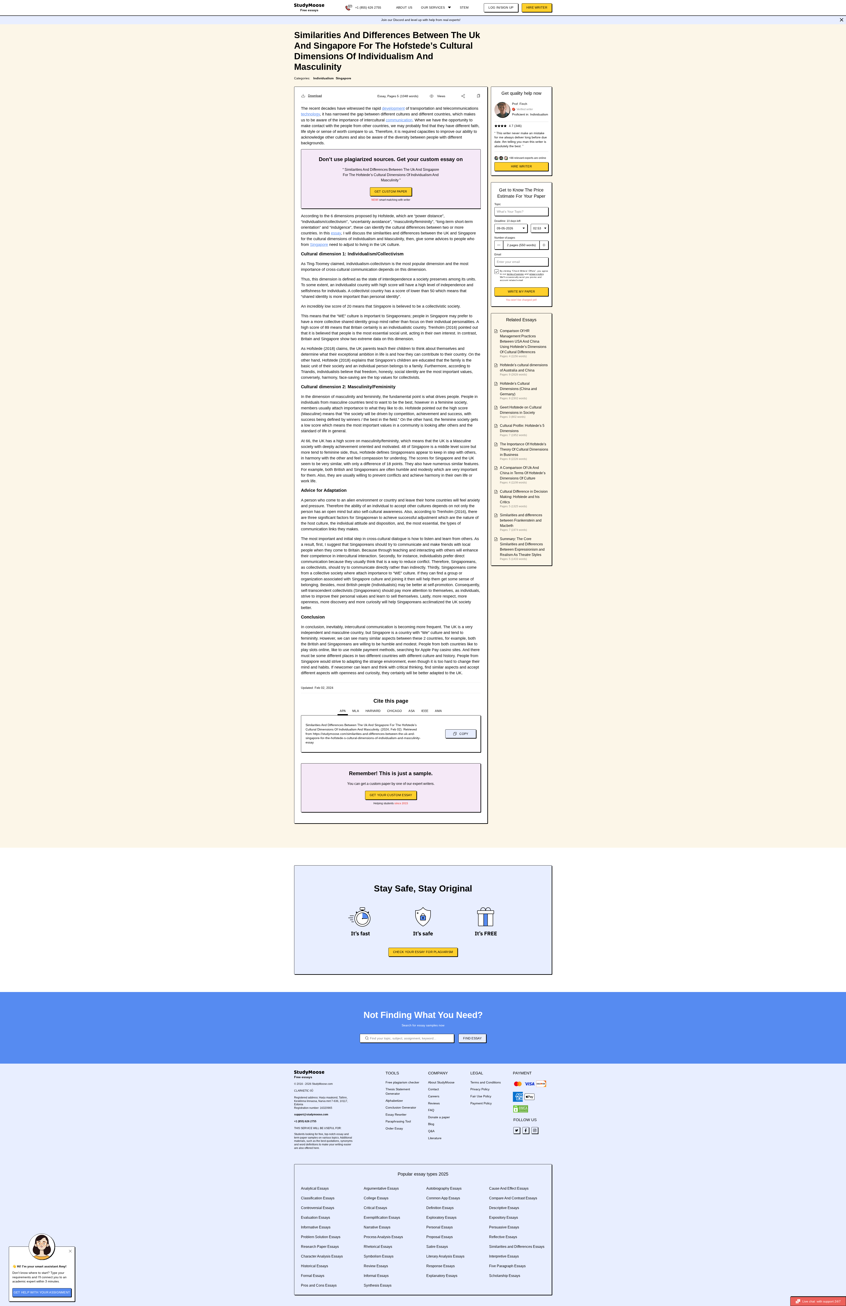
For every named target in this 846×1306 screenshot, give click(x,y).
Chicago (394, 711)
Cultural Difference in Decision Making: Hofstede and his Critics (524, 497)
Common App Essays (443, 1198)
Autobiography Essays (444, 1188)
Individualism (323, 78)
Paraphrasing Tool (398, 1121)
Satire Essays (437, 1246)
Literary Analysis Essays (445, 1256)
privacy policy (536, 274)
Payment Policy (481, 1103)
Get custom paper (391, 191)
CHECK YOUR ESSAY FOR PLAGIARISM (423, 952)
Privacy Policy (480, 1089)
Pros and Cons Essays (319, 1285)
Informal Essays (376, 1276)
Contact (433, 1089)
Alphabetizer (394, 1100)
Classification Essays (317, 1198)
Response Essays (440, 1266)
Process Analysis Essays (383, 1237)
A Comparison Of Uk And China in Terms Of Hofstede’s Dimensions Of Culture (522, 473)
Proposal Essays (439, 1237)
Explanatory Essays (441, 1276)
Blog (431, 1124)
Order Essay (394, 1128)
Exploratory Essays (441, 1217)
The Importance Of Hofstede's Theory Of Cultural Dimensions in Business (524, 449)
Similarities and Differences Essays (516, 1246)
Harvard (372, 711)
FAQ (431, 1110)
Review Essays (376, 1266)
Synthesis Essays (377, 1285)
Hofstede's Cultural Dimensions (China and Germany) (518, 389)
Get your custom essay (391, 795)
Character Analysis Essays (322, 1256)
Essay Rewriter (396, 1114)
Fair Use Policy (480, 1096)
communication (399, 120)
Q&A (431, 1131)
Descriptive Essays (504, 1208)
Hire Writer (536, 7)
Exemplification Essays (382, 1217)
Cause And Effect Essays (509, 1188)
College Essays (376, 1198)
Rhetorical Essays (378, 1246)
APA (343, 711)
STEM (464, 7)
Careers (433, 1096)
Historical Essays (314, 1266)
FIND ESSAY (472, 1038)
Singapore (343, 78)
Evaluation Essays (315, 1217)
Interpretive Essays (504, 1256)
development (393, 108)
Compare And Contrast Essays (513, 1198)
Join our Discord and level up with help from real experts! (420, 20)
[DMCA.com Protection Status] (520, 1109)
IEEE (424, 711)
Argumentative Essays (381, 1188)
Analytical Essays (315, 1188)
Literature (435, 1138)
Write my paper (521, 291)
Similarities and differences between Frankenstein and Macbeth (521, 520)
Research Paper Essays (320, 1246)
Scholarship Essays (504, 1276)
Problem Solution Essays (320, 1237)
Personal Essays (439, 1227)
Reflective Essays (503, 1237)
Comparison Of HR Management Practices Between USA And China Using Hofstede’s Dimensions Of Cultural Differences (523, 341)
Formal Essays (312, 1276)
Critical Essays (375, 1208)
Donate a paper (439, 1117)
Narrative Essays (377, 1227)
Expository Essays (503, 1217)
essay (336, 233)
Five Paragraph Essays (507, 1266)
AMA (438, 711)
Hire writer (521, 166)
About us (404, 7)
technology (310, 114)
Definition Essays (440, 1208)
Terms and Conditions (485, 1082)
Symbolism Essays (378, 1256)
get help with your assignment (42, 1292)
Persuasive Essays (504, 1227)
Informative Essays (315, 1227)
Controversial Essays (317, 1208)
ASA (411, 711)
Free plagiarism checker (402, 1082)
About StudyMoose (441, 1082)
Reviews (434, 1103)
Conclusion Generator (401, 1107)
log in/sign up (500, 7)
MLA (355, 711)
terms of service (515, 274)
